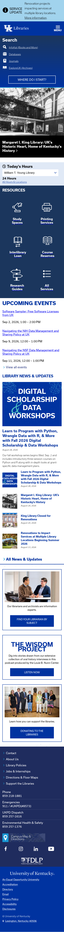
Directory (7, 889)
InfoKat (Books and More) (23, 47)
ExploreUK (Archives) (21, 68)
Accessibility (9, 904)
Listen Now (32, 672)
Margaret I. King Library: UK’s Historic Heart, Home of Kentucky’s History (32, 146)
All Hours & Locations (14, 182)
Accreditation (10, 884)
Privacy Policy (10, 899)
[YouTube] (51, 849)
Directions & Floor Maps (22, 777)
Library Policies (16, 765)
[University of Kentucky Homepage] (32, 873)
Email (5, 894)
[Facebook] (5, 849)
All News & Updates (24, 559)
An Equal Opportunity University (20, 879)
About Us (12, 759)
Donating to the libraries (32, 733)
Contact (11, 753)
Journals (13, 61)
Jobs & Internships (18, 771)
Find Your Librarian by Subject (32, 621)
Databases (15, 54)
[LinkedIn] (36, 849)
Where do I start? (32, 79)
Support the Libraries (20, 783)
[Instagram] (21, 849)
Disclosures (8, 909)
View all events (16, 367)
